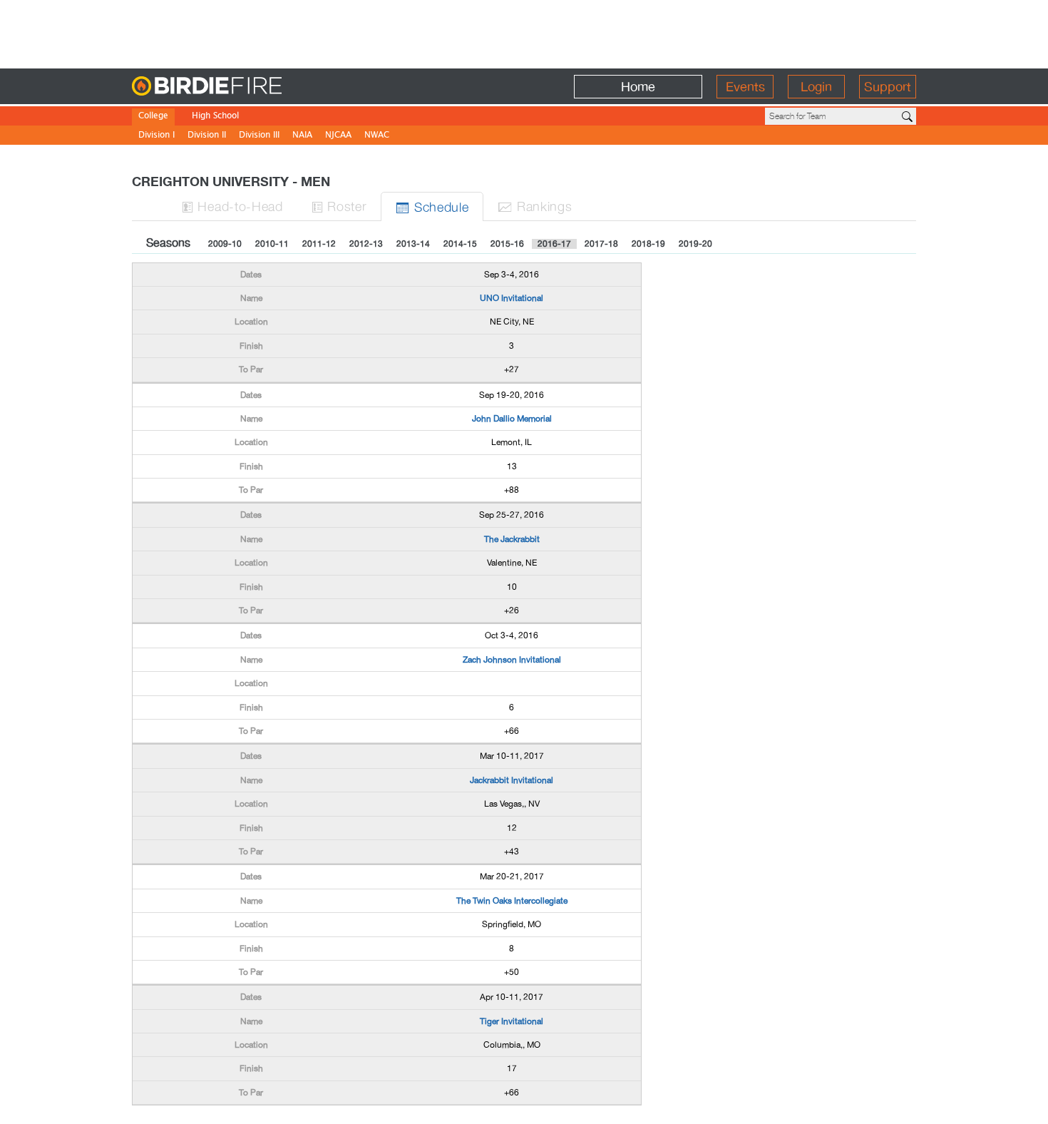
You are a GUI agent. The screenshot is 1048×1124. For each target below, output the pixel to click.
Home (638, 86)
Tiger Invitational (511, 1021)
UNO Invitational (511, 298)
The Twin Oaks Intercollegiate (511, 901)
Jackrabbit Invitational (511, 780)
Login (816, 86)
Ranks (535, 205)
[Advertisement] (524, 32)
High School (215, 116)
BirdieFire (235, 86)
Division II (206, 136)
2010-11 (272, 244)
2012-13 (366, 244)
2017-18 (601, 244)
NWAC (376, 136)
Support (887, 86)
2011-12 (319, 244)
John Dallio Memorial (512, 419)
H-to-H (232, 205)
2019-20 (695, 244)
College (153, 116)
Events (745, 86)
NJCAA (338, 136)
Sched (432, 206)
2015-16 (507, 244)
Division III (259, 136)
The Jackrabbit (512, 539)
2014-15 (460, 244)
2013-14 (413, 244)
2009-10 (225, 244)
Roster (339, 205)
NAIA (302, 136)
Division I (156, 136)
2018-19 (648, 244)
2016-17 (554, 244)
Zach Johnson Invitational (512, 660)
